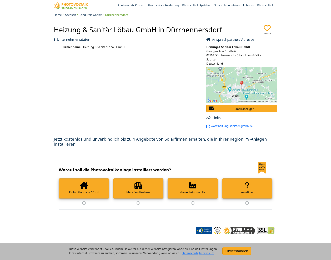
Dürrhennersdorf (116, 15)
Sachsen (70, 15)
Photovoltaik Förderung (163, 5)
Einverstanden (236, 251)
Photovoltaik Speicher (196, 5)
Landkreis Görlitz (90, 15)
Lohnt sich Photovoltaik (258, 5)
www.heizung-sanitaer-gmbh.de (232, 126)
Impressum (206, 253)
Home (58, 15)
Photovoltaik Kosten (131, 5)
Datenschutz (190, 253)
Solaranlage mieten (227, 5)
